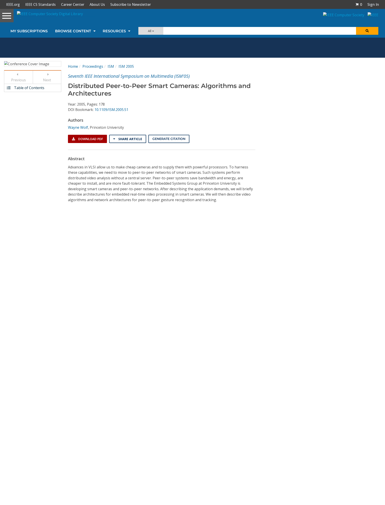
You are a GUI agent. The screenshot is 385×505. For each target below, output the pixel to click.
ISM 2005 (126, 66)
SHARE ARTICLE (129, 139)
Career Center (72, 4)
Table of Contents (28, 87)
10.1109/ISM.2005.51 (111, 109)
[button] (359, 4)
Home (73, 66)
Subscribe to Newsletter (130, 4)
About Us (97, 4)
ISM (111, 66)
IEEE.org (13, 4)
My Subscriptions (29, 31)
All (150, 31)
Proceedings (92, 66)
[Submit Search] (367, 31)
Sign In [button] (373, 4)
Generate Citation (168, 139)
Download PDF (90, 139)
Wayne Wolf (78, 127)
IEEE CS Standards (40, 4)
